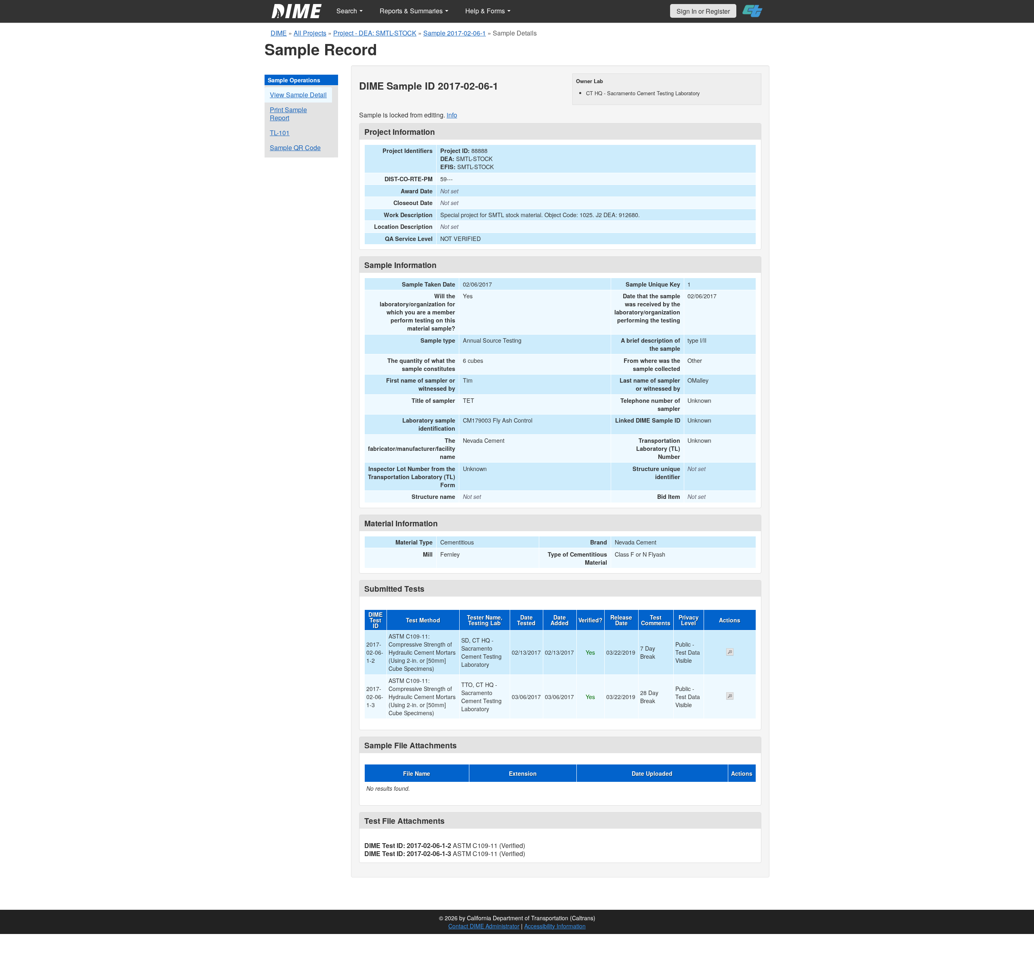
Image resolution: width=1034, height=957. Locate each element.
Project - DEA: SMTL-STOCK (374, 33)
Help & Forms (485, 10)
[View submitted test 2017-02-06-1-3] (729, 697)
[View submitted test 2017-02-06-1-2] (729, 653)
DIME (279, 33)
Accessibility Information (555, 926)
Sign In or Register (703, 11)
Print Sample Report (288, 113)
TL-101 (280, 132)
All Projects (310, 33)
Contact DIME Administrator (483, 926)
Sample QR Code (295, 147)
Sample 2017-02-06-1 (454, 33)
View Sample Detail (298, 94)
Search (347, 10)
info (452, 114)
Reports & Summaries (412, 10)
